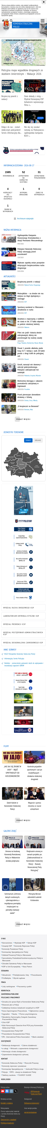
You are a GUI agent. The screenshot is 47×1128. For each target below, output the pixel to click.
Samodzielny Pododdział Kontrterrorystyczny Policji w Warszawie (22, 959)
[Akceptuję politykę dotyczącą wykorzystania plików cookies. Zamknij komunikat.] (44, 2)
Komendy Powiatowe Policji (12, 949)
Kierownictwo (7, 943)
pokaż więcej (24, 420)
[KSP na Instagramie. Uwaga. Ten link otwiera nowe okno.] (23, 559)
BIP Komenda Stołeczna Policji (36, 1092)
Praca (3, 982)
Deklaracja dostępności (11, 1045)
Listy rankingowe (8, 986)
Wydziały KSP (20, 943)
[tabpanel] (23, 463)
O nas (3, 938)
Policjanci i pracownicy (10, 997)
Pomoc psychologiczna (28, 1014)
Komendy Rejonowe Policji (24, 946)
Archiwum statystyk (25, 219)
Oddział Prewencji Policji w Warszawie (16, 955)
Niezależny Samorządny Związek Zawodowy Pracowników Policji (19, 1018)
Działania (5, 970)
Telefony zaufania (9, 1075)
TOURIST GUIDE (24, 1075)
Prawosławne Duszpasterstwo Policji (16, 1034)
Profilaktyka (6, 978)
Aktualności (6, 975)
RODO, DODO (5, 1079)
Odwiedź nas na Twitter (16, 1091)
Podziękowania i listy (21, 975)
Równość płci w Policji (10, 1005)
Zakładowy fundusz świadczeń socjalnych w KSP (20, 1008)
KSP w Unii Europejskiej (11, 967)
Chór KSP (6, 1022)
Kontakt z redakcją (7, 1103)
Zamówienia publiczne (10, 994)
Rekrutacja (5, 990)
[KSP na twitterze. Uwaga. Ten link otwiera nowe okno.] (23, 567)
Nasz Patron (27, 967)
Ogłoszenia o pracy (36, 1011)
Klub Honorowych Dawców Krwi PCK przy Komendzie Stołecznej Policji (22, 1026)
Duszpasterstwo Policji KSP (12, 1031)
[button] (42, 20)
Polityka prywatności (7, 1123)
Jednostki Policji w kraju (35, 1069)
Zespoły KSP (7, 946)
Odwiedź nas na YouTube (3, 1091)
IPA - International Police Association (16, 1037)
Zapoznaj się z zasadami (8, 1119)
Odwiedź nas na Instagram (11, 1091)
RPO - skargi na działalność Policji (23, 1072)
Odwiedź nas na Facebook (7, 1091)
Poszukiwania (36, 975)
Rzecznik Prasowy (32, 1063)
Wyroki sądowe (19, 978)
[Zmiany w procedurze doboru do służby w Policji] (23, 150)
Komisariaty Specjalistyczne (12, 1069)
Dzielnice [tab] (38, 440)
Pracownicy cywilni (24, 986)
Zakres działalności (29, 1045)
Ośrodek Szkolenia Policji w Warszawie (17, 964)
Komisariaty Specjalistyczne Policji (15, 952)
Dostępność (6, 1041)
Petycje (5, 1072)
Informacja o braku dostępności (14, 1051)
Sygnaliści (6, 1014)
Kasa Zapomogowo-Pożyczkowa (14, 1011)
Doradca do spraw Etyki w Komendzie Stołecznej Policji (23, 1002)
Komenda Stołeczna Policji (12, 1063)
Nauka (14, 1014)
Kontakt (4, 1058)
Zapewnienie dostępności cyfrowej (15, 1054)
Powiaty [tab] (28, 440)
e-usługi (5, 1048)
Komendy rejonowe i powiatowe (14, 1066)
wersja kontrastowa (30, 1112)
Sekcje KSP (31, 943)
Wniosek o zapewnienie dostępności (24, 1048)
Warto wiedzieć (38, 1037)
